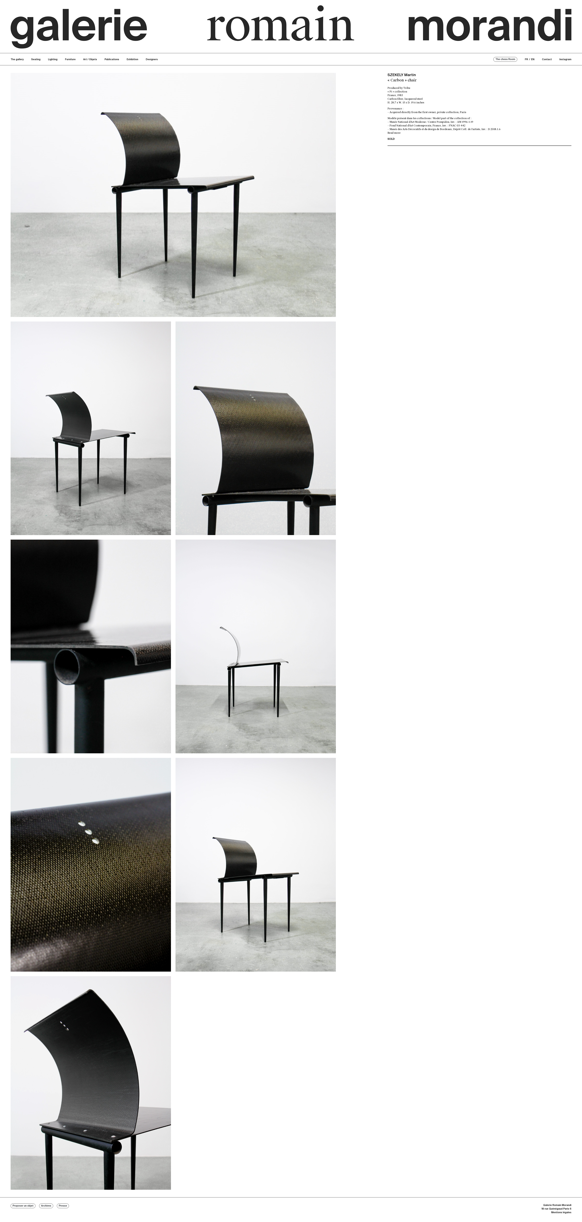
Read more (394, 132)
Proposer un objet (23, 1206)
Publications (112, 59)
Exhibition (132, 59)
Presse (63, 1206)
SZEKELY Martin (402, 75)
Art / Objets (90, 59)
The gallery (17, 59)
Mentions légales (561, 1212)
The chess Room (505, 59)
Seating (35, 59)
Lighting (52, 59)
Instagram (565, 59)
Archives (46, 1206)
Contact (547, 59)
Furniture (70, 59)
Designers (152, 59)
